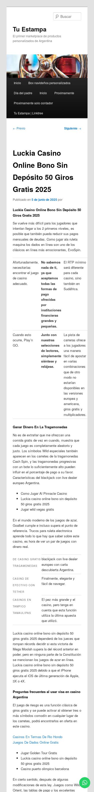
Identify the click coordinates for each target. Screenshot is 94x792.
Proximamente (64, 93)
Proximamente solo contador (33, 103)
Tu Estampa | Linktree (28, 113)
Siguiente (72, 128)
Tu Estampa (29, 29)
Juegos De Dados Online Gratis (36, 742)
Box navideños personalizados (49, 83)
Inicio (17, 83)
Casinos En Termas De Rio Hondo (37, 736)
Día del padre (23, 93)
